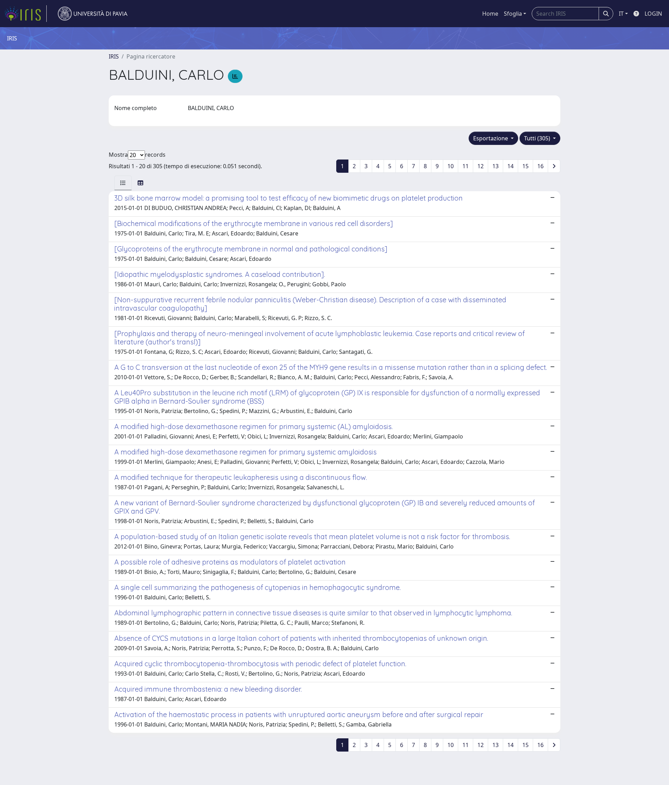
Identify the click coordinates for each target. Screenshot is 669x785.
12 (480, 166)
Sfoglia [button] (513, 13)
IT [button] (621, 13)
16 (540, 166)
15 (525, 166)
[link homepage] (25, 13)
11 (465, 166)
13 (495, 166)
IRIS (114, 56)
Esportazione (491, 138)
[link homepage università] (92, 13)
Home (490, 13)
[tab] (123, 183)
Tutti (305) (538, 138)
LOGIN (653, 13)
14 (510, 166)
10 (450, 166)
